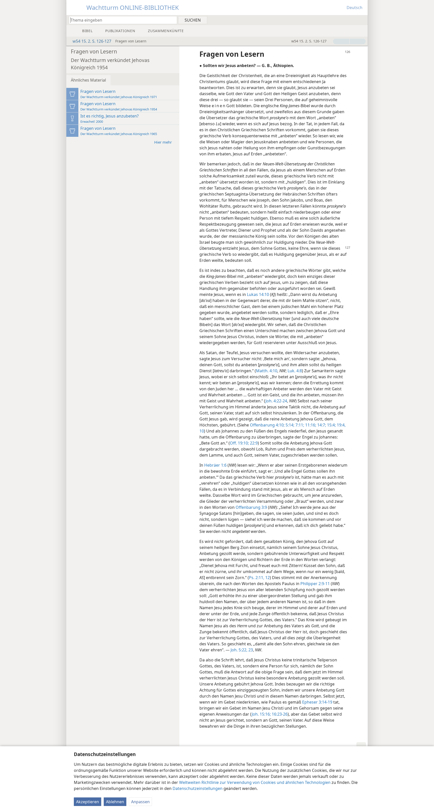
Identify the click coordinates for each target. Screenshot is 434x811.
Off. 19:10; (239, 443)
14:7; (321, 425)
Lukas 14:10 (258, 294)
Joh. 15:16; (261, 714)
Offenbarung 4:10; (267, 425)
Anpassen (140, 801)
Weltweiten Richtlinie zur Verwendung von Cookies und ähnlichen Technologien (255, 782)
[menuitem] (362, 20)
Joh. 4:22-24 (276, 401)
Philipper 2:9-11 (315, 583)
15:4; (331, 425)
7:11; (299, 425)
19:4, (341, 425)
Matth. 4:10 (266, 370)
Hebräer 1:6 (215, 465)
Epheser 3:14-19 (317, 702)
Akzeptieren (87, 801)
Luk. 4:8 (295, 370)
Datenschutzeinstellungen (198, 788)
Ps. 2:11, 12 (259, 577)
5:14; (289, 425)
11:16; (310, 425)
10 (201, 431)
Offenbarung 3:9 (251, 507)
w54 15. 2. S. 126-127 (92, 41)
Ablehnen (115, 801)
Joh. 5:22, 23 (242, 650)
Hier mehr (163, 142)
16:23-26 (279, 714)
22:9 (253, 443)
